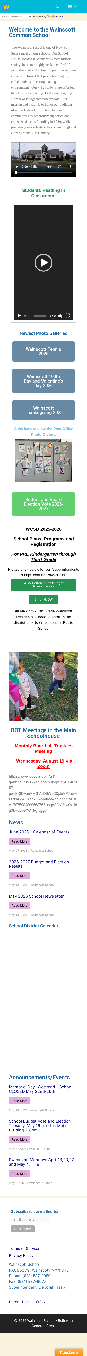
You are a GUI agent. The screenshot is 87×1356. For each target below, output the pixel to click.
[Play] (19, 315)
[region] (43, 686)
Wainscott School (42, 850)
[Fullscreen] (67, 315)
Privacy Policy (21, 1255)
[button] (43, 263)
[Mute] (60, 315)
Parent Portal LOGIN (27, 1302)
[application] (43, 262)
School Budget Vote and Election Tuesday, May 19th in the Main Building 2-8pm (40, 1125)
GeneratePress (44, 1326)
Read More (19, 841)
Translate (61, 16)
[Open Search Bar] (57, 6)
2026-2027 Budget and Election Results (39, 864)
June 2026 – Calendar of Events (39, 832)
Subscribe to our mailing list (34, 1211)
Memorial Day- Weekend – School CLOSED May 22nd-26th (40, 1089)
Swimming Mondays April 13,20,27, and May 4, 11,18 (42, 1162)
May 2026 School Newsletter (36, 896)
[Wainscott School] (6, 6)
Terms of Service (24, 1248)
